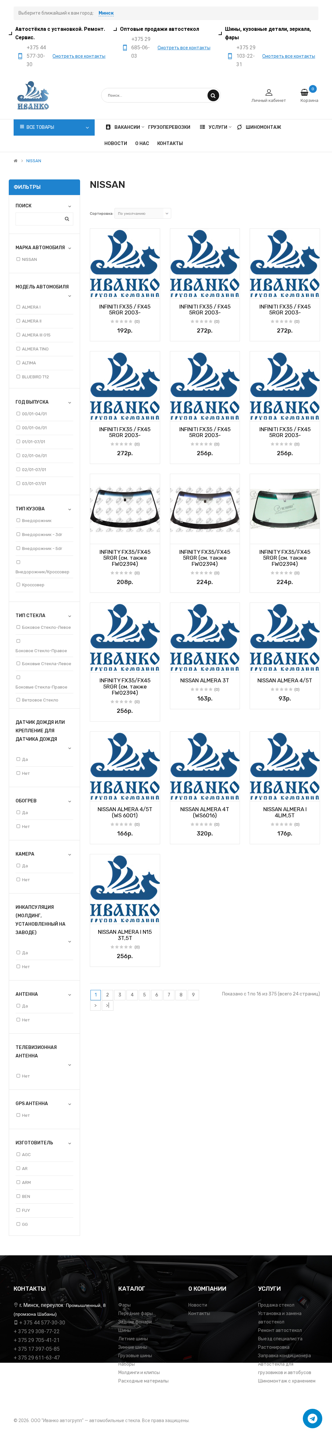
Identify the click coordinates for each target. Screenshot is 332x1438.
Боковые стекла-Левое (46, 663)
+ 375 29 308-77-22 (37, 1331)
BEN (26, 1196)
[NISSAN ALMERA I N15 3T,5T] (125, 889)
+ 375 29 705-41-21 (37, 1340)
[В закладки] (97, 292)
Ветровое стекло (40, 700)
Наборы (126, 1364)
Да (25, 759)
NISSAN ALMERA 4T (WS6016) (204, 812)
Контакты (199, 1313)
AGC (26, 1154)
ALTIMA (29, 362)
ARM (26, 1182)
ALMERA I (31, 307)
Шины (124, 1330)
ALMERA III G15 (36, 335)
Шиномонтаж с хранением (286, 1381)
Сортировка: (101, 213)
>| (107, 1005)
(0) (137, 321)
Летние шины (133, 1339)
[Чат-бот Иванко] (312, 1418)
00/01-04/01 (34, 413)
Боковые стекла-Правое (41, 687)
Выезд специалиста (280, 1339)
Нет (26, 773)
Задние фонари (135, 1322)
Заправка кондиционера (284, 1356)
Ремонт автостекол (280, 1330)
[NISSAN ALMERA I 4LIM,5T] (285, 766)
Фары (124, 1305)
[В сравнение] (153, 292)
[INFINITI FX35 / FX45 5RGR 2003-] (125, 264)
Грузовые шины (135, 1356)
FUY (26, 1210)
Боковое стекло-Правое (41, 650)
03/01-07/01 (34, 483)
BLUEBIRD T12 (35, 376)
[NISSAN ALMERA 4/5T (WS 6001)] (125, 766)
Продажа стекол (276, 1305)
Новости (197, 1305)
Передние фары (135, 1313)
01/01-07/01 (33, 441)
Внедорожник (37, 520)
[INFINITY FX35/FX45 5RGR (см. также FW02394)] (125, 509)
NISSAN (33, 161)
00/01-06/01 (34, 427)
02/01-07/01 (34, 469)
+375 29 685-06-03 (140, 47)
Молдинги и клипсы (139, 1372)
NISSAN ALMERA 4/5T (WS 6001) (125, 812)
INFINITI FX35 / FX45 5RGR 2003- (124, 309)
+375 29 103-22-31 (245, 55)
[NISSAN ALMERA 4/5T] (285, 638)
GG (25, 1224)
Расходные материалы (143, 1381)
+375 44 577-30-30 (36, 55)
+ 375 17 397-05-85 (37, 1349)
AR (25, 1168)
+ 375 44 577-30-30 (42, 1323)
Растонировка (274, 1347)
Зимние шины (132, 1347)
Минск (106, 13)
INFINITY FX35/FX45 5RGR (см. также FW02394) (125, 558)
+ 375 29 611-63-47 (37, 1358)
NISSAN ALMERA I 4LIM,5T (285, 812)
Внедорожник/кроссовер (42, 571)
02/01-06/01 (34, 455)
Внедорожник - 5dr (42, 548)
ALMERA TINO (35, 349)
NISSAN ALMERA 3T (204, 680)
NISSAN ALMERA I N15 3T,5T (125, 935)
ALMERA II (32, 321)
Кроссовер (33, 584)
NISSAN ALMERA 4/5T (284, 680)
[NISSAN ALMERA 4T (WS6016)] (205, 766)
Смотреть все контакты (79, 56)
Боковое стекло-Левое (46, 627)
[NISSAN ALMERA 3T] (205, 638)
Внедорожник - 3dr (42, 534)
